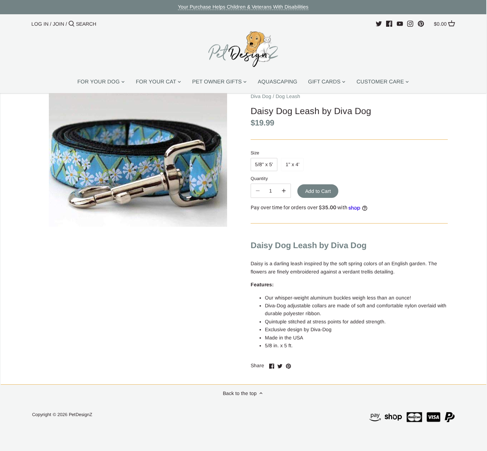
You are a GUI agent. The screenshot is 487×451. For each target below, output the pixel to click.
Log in (39, 24)
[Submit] (71, 24)
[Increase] (284, 191)
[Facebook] (389, 23)
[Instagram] (410, 23)
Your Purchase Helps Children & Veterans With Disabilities (243, 7)
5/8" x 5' (264, 164)
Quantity (259, 178)
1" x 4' (292, 164)
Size (255, 152)
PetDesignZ (80, 414)
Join (58, 24)
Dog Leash (288, 96)
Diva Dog (261, 96)
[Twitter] (379, 23)
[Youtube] (400, 23)
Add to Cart (318, 191)
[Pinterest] (421, 23)
